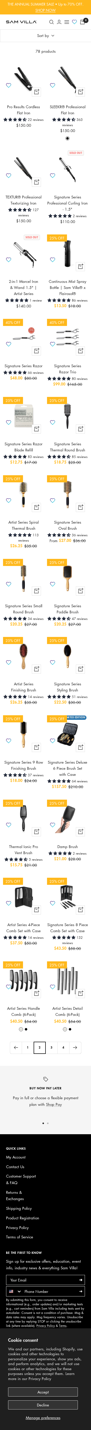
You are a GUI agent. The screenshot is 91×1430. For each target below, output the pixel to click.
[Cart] (82, 22)
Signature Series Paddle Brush (67, 608)
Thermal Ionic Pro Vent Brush (23, 849)
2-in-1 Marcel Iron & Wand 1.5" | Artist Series (23, 287)
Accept (43, 1392)
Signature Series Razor (23, 365)
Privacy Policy (40, 1378)
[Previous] (16, 1048)
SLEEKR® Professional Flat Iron (67, 109)
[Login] (59, 22)
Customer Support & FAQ (21, 1179)
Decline (43, 1404)
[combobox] (14, 1291)
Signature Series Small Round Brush (23, 608)
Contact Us (15, 1166)
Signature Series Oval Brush (67, 525)
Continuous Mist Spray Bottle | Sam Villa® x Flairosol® (67, 287)
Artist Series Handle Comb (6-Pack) (23, 1011)
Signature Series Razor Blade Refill (23, 446)
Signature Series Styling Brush (67, 686)
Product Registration (22, 1217)
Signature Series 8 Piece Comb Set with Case (67, 927)
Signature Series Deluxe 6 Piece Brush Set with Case (67, 768)
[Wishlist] (74, 22)
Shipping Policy (19, 1208)
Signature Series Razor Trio (67, 368)
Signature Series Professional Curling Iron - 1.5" (67, 203)
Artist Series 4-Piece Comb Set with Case (23, 927)
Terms (62, 1326)
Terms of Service (19, 1236)
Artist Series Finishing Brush (23, 686)
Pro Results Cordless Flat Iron (23, 109)
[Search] (51, 22)
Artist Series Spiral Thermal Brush (23, 525)
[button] (16, 119)
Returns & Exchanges (15, 1195)
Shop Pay (54, 1104)
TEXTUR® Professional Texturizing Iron (23, 200)
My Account (16, 1157)
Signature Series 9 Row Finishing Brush (23, 765)
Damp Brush (67, 846)
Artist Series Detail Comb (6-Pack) (67, 1011)
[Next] (75, 1048)
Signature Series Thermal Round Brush (67, 446)
